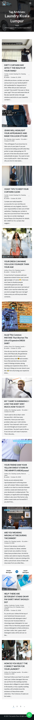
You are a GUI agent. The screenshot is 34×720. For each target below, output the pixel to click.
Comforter (12, 605)
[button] (29, 715)
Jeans (13, 139)
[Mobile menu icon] (30, 3)
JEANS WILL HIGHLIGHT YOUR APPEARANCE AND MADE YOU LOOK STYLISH (15, 133)
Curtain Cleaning (13, 74)
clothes (6, 270)
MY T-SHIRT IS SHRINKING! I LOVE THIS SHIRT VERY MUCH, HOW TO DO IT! (16, 404)
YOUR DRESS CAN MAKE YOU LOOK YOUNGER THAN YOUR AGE (16, 264)
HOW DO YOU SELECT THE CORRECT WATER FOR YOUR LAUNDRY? (16, 666)
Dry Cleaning (22, 74)
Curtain (6, 74)
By (6, 77)
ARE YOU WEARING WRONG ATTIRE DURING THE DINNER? (15, 535)
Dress (10, 270)
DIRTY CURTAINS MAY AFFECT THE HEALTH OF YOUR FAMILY (15, 68)
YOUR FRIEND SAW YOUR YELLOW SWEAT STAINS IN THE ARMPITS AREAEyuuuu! (16, 468)
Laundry (6, 75)
